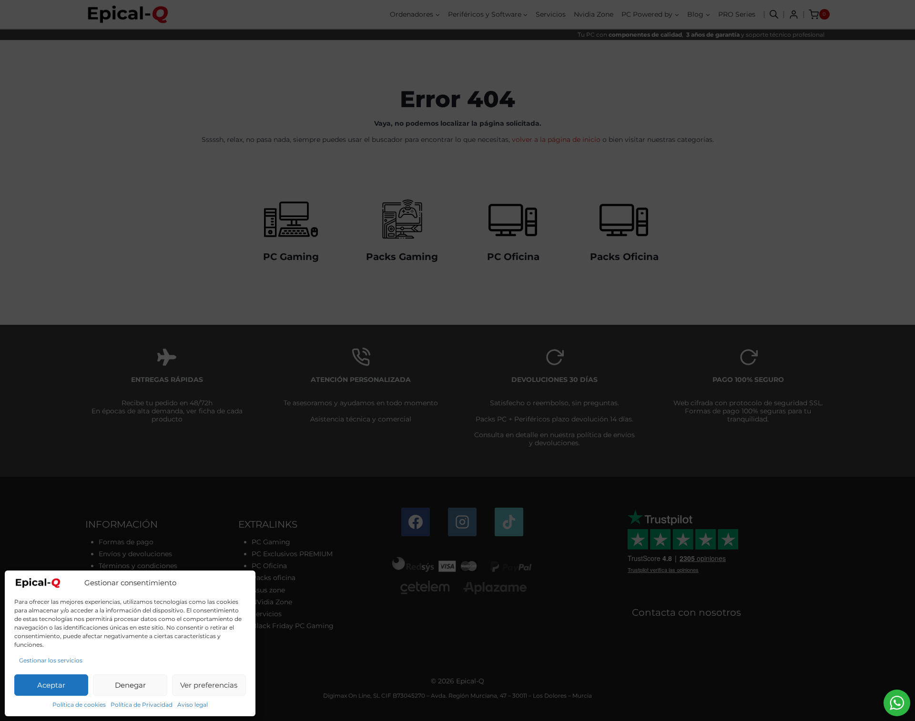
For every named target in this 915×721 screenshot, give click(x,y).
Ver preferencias (208, 685)
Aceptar (51, 685)
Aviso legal (192, 704)
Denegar (130, 685)
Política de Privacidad (142, 704)
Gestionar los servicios (50, 660)
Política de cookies (79, 704)
